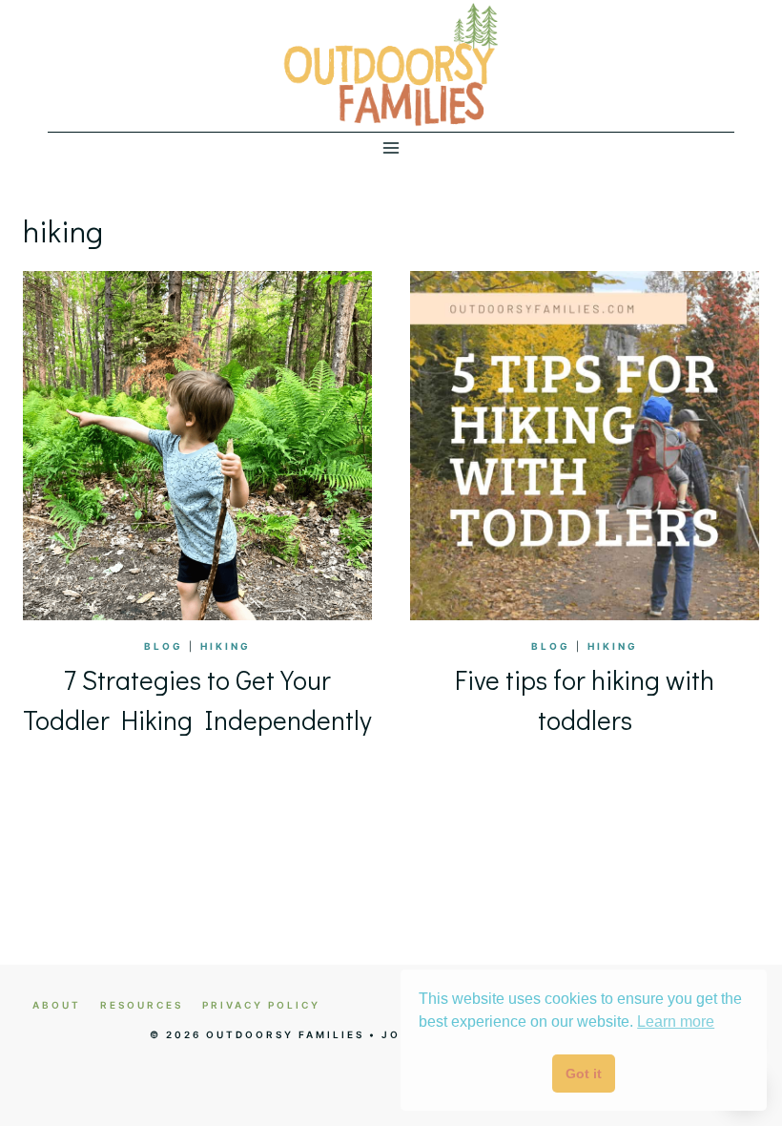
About (56, 1005)
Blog (163, 646)
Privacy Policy (261, 1005)
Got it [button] (584, 1073)
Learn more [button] (675, 1021)
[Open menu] (391, 147)
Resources (141, 1005)
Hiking (225, 646)
